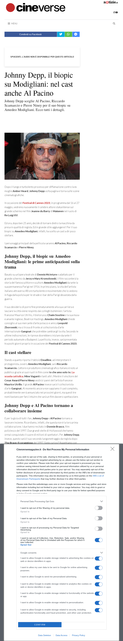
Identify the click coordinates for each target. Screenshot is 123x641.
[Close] (113, 450)
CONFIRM (39, 625)
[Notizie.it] (111, 2)
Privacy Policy (78, 635)
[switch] (99, 508)
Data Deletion (44, 635)
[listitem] (61, 501)
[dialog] (61, 542)
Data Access (61, 635)
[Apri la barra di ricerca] (114, 23)
